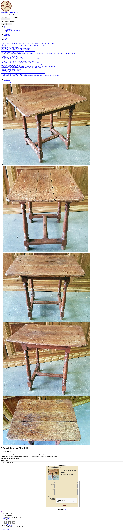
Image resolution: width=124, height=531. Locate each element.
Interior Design (6, 35)
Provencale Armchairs (18, 45)
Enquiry (52, 489)
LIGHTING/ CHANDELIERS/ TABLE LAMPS (28, 62)
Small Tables (25, 71)
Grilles (22, 56)
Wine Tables (41, 73)
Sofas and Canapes (6, 69)
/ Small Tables (6, 80)
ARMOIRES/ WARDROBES (7, 47)
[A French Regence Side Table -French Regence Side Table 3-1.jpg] (46, 444)
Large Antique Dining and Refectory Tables (11, 71)
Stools (13, 69)
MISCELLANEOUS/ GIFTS (13, 65)
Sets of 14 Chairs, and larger (69, 53)
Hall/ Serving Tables (14, 56)
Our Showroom (9, 29)
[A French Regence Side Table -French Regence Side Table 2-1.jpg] (46, 164)
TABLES (16, 70)
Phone (53, 486)
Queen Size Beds (26, 48)
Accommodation (7, 37)
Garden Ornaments (21, 61)
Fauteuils (3, 45)
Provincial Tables (13, 73)
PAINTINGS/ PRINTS (6, 67)
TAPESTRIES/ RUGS (6, 74)
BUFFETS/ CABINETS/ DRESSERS (9, 52)
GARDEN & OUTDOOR (7, 60)
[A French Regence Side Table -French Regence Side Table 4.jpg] (46, 395)
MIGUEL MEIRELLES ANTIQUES (9, 12)
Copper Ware (20, 66)
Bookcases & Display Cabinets (8, 51)
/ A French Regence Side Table (10, 82)
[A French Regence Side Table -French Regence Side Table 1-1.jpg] (46, 321)
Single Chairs (4, 53)
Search (16, 17)
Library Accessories (30, 51)
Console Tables (5, 56)
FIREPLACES (18, 57)
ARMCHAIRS (4, 44)
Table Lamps (12, 64)
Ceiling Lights (4, 64)
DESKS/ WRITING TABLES (8, 57)
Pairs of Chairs (12, 53)
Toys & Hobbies (51, 66)
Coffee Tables (32, 73)
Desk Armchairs (28, 45)
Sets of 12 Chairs (57, 53)
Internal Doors (13, 43)
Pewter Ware (43, 66)
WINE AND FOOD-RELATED (18, 74)
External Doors (5, 43)
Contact (5, 39)
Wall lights (40, 64)
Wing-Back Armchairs (38, 45)
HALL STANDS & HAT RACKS (8, 62)
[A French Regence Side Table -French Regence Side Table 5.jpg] (45, 252)
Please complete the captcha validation (52, 499)
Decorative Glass (29, 66)
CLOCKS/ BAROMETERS (7, 55)
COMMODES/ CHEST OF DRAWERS (33, 55)
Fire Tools (23, 58)
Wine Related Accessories (26, 75)
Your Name (52, 482)
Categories (3, 24)
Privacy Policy (6, 529)
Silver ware (13, 66)
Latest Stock (6, 33)
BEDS (16, 47)
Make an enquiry (62, 465)
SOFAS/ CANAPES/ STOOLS (35, 67)
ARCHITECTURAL (5, 42)
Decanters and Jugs (48, 75)
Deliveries (8, 31)
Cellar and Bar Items (6, 75)
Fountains (3, 61)
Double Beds (18, 48)
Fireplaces (4, 58)
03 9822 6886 (6, 518)
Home (4, 26)
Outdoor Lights (32, 64)
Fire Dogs (17, 58)
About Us (5, 27)
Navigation (9, 24)
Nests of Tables (23, 73)
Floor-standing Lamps (22, 64)
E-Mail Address (51, 484)
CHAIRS (21, 52)
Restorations (6, 34)
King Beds (4, 48)
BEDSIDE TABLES (5, 49)
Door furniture (21, 43)
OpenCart (11, 525)
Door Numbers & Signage (32, 43)
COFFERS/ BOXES (19, 55)
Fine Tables (4, 73)
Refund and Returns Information (13, 30)
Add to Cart (60, 509)
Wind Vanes (30, 61)
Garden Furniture (11, 61)
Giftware (36, 66)
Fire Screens (10, 58)
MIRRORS (3, 65)
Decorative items (5, 66)
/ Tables (5, 79)
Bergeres (9, 45)
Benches (18, 69)
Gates (52, 43)
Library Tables (20, 51)
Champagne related (38, 75)
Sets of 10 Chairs (47, 53)
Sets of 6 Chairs (30, 53)
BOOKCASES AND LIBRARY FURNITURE (21, 49)
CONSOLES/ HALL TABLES (50, 55)
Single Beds (10, 48)
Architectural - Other (44, 43)
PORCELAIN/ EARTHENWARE (19, 67)
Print (65, 509)
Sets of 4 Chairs (21, 53)
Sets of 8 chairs (39, 53)
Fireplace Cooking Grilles (33, 58)
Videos (5, 38)
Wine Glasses (15, 75)
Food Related (57, 75)
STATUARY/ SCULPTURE (7, 70)
